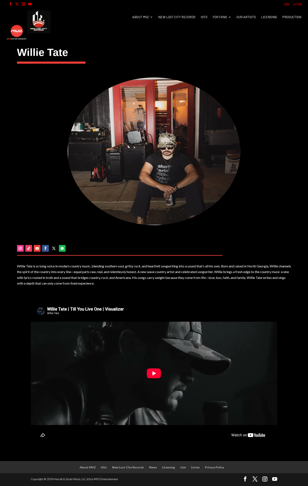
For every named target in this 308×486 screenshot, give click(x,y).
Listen (297, 4)
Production (291, 17)
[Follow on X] (53, 248)
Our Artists (246, 17)
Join (286, 4)
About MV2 (140, 17)
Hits (204, 17)
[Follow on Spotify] (62, 248)
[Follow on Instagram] (20, 248)
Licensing (269, 17)
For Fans (220, 17)
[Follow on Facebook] (45, 248)
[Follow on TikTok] (28, 248)
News (153, 467)
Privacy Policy (214, 467)
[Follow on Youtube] (37, 248)
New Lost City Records (176, 17)
